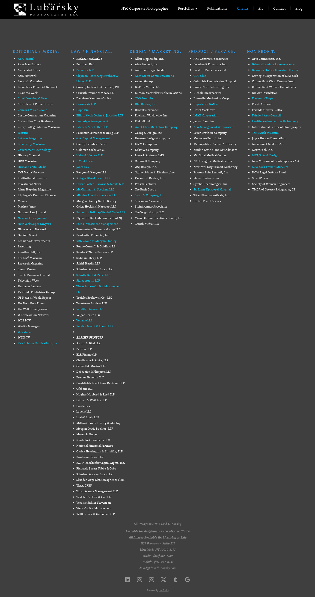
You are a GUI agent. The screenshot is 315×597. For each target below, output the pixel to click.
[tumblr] (175, 579)
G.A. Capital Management (93, 138)
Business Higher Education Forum (275, 70)
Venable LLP (84, 320)
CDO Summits (144, 98)
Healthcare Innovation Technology (275, 121)
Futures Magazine (30, 138)
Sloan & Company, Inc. (150, 195)
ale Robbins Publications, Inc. (39, 343)
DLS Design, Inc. (146, 104)
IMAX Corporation (205, 115)
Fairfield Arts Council (266, 115)
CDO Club (199, 76)
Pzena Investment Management (97, 224)
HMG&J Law (84, 161)
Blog (298, 8)
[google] (187, 579)
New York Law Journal (32, 218)
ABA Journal (26, 58)
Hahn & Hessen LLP (89, 155)
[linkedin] (127, 579)
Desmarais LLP (86, 104)
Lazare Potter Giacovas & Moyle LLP (100, 184)
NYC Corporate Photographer (144, 8)
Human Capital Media (32, 167)
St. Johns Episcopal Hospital (212, 189)
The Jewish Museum (265, 133)
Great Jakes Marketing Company (156, 127)
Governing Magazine (31, 144)
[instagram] (139, 579)
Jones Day (82, 167)
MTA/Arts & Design (265, 155)
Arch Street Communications (154, 76)
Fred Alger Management (92, 121)
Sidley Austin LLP (88, 280)
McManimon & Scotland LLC (95, 189)
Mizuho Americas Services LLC (96, 195)
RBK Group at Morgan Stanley (96, 241)
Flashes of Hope (262, 98)
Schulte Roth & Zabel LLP (93, 275)
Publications (217, 8)
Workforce (25, 332)
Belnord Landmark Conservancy (273, 64)
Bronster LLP (85, 70)
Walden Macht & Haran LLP (94, 326)
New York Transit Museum (270, 167)
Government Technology (34, 150)
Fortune (23, 133)
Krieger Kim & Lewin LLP (93, 178)
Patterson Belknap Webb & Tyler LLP (100, 212)
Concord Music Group (32, 110)
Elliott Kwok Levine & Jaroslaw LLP (99, 115)
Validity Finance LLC (90, 309)
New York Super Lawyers (34, 224)
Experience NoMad (206, 104)
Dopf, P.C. (82, 110)
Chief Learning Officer (32, 98)
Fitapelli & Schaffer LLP (91, 127)
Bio (260, 8)
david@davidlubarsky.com (157, 568)
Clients (243, 8)
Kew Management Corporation (213, 127)
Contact (279, 8)
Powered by (158, 590)
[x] (163, 579)
